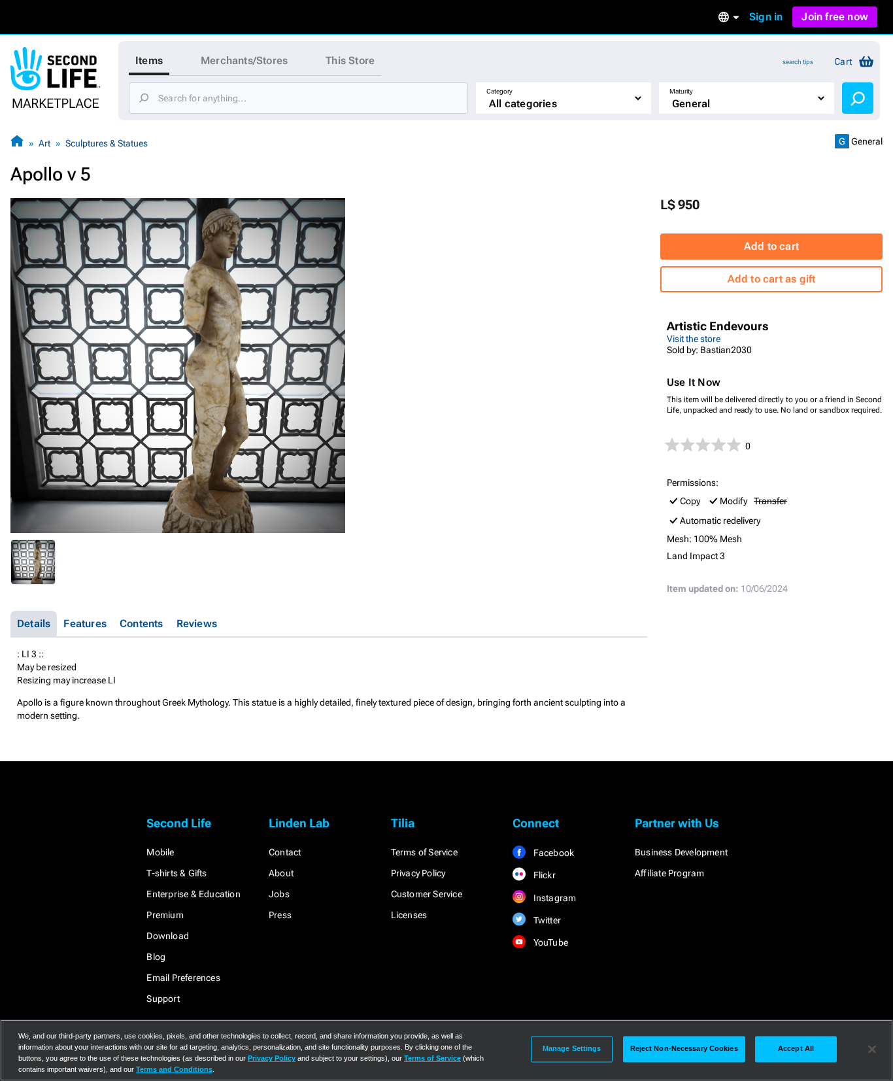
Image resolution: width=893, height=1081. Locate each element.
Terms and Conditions (174, 1069)
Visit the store (693, 339)
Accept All (796, 1049)
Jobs (279, 894)
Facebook (552, 853)
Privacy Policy (418, 873)
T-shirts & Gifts (176, 873)
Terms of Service (424, 852)
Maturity (681, 91)
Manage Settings (572, 1049)
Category (499, 91)
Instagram (553, 898)
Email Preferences (183, 977)
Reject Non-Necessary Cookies (684, 1049)
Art (44, 143)
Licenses (409, 915)
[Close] (872, 1049)
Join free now (834, 16)
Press (280, 915)
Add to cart (771, 246)
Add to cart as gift (772, 279)
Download (167, 936)
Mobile (160, 852)
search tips (798, 61)
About (281, 873)
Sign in (766, 16)
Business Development (681, 852)
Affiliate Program (669, 873)
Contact (285, 852)
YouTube (549, 942)
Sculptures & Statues (106, 143)
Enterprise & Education (193, 894)
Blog (155, 957)
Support (162, 998)
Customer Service (426, 894)
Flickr (543, 875)
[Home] (17, 143)
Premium (164, 915)
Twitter (546, 920)
